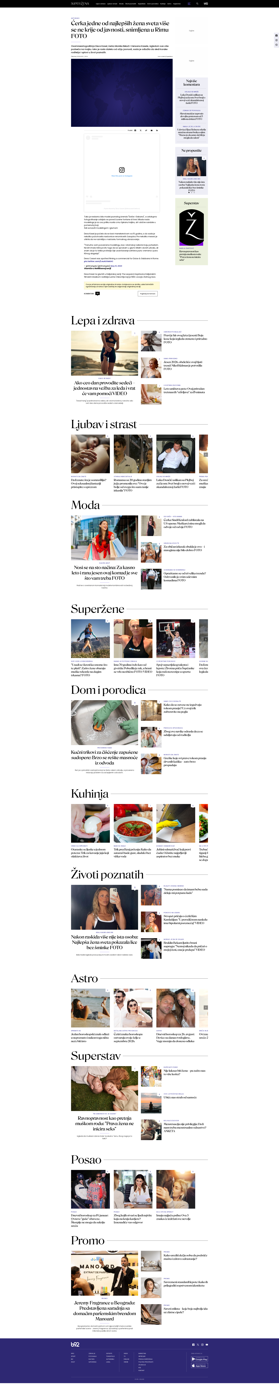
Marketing (142, 1353)
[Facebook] (193, 1345)
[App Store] (199, 1365)
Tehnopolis (110, 1356)
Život (73, 1362)
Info (72, 1353)
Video (126, 1353)
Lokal (108, 1362)
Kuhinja (162, 4)
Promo (105, 1298)
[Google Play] (199, 1359)
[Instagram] (202, 1345)
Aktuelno (75, 18)
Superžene (141, 4)
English (126, 1359)
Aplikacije (142, 1365)
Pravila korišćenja (145, 1359)
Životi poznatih (130, 4)
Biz (72, 1359)
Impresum (142, 1356)
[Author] (191, 227)
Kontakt (142, 1370)
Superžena (92, 1362)
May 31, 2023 (116, 266)
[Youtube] (207, 1345)
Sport (73, 1356)
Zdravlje (92, 1353)
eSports (109, 1353)
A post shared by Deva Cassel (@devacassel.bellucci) (122, 208)
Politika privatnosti (146, 1362)
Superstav (177, 4)
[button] (189, 192)
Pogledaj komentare (147, 294)
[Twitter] (198, 1345)
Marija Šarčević (186, 248)
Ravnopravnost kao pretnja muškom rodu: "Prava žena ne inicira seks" (190, 255)
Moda (121, 4)
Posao (74, 1212)
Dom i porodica (152, 4)
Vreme (126, 1362)
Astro (169, 4)
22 (98, 293)
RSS (140, 1368)
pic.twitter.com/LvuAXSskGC (98, 261)
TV (124, 1356)
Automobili (110, 1359)
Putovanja (92, 1356)
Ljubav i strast (112, 4)
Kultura (91, 1359)
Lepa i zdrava (100, 4)
